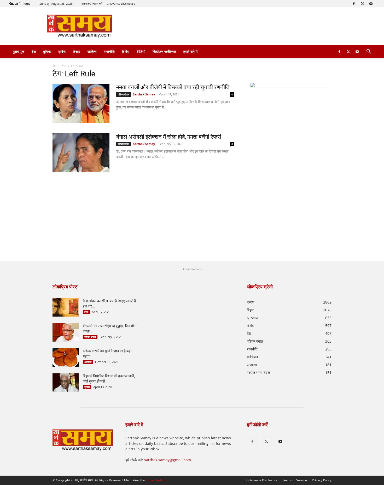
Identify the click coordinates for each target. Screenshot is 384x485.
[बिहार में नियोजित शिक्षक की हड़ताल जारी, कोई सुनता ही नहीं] (66, 382)
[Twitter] (362, 3)
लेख (86, 312)
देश (34, 51)
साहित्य (92, 51)
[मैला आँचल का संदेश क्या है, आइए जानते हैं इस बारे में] (66, 307)
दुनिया (47, 51)
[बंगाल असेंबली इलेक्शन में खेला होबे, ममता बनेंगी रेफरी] (81, 152)
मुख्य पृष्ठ (18, 51)
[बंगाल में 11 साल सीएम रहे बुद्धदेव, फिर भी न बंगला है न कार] (66, 332)
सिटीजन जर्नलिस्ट (164, 51)
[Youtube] (371, 3)
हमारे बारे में (190, 51)
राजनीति (109, 51)
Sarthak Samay (144, 94)
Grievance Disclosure (121, 3)
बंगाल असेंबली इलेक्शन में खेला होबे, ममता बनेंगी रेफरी (168, 137)
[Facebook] (354, 3)
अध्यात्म (87, 362)
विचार (76, 51)
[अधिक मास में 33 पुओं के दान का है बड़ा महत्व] (66, 357)
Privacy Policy (321, 480)
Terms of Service (294, 480)
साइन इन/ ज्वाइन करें (92, 3)
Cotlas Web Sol (156, 480)
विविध (125, 51)
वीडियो (141, 51)
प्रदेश (62, 51)
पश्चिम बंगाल (123, 94)
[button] (368, 52)
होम (54, 66)
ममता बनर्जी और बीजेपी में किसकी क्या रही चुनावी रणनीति (172, 87)
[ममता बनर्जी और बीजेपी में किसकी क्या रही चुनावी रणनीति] (81, 103)
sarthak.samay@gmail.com (167, 459)
